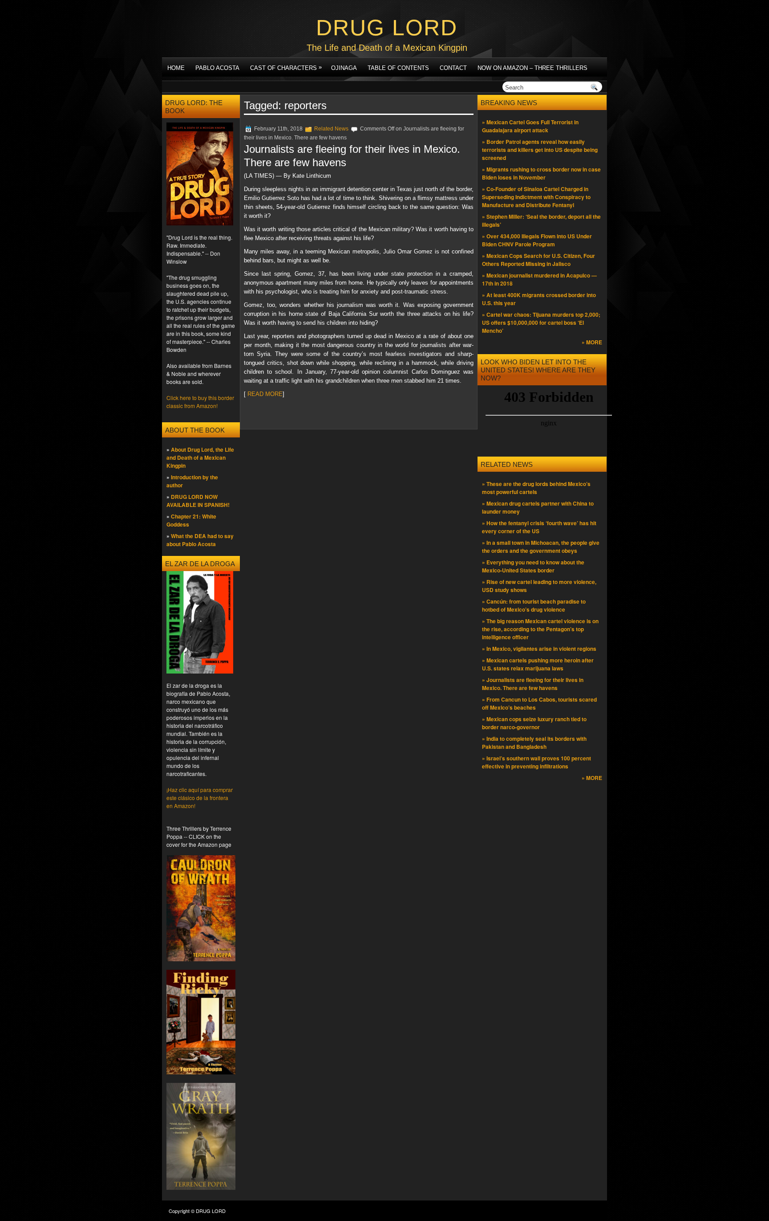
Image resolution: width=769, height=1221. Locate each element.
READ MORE (264, 394)
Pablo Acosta (217, 68)
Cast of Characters (286, 67)
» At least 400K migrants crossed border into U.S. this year (539, 299)
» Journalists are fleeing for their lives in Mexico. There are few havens (532, 684)
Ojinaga (344, 68)
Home (176, 68)
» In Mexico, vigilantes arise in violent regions (539, 649)
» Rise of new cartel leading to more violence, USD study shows (539, 586)
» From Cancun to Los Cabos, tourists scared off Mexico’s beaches (539, 703)
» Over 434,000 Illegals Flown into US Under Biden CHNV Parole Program (537, 240)
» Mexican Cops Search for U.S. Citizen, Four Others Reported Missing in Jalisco (538, 260)
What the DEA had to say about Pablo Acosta (200, 540)
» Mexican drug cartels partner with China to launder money (538, 507)
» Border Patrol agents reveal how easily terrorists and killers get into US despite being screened (540, 150)
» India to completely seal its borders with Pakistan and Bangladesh (534, 743)
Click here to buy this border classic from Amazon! (200, 401)
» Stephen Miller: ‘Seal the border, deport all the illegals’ (541, 220)
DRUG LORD (386, 27)
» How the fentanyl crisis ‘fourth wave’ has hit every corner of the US (539, 527)
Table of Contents (398, 68)
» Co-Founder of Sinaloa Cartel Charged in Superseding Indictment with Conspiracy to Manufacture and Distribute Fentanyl (536, 197)
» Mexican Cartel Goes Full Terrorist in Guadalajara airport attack (530, 126)
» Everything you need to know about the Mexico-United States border (533, 566)
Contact (453, 68)
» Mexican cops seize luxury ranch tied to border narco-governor (534, 723)
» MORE (592, 342)
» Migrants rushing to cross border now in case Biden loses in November (541, 173)
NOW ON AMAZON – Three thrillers (532, 68)
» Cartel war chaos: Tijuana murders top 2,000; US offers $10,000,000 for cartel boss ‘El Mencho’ (541, 322)
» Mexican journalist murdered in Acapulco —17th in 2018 (539, 279)
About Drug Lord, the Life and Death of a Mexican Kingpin (200, 457)
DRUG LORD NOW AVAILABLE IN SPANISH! (198, 501)
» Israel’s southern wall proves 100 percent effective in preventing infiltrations (536, 762)
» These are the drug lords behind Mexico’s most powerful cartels (536, 488)
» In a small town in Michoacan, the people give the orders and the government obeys (540, 547)
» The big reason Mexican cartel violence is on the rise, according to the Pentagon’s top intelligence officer (540, 629)
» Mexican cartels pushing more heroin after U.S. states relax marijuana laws (538, 664)
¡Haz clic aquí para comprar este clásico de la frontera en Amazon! (199, 797)
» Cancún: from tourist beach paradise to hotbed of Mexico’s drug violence (534, 605)
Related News (331, 129)
